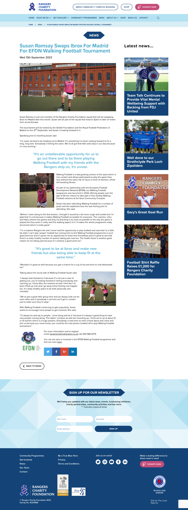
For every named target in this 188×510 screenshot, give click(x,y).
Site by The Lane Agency (159, 501)
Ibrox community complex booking (95, 7)
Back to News (33, 365)
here (59, 341)
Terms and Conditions (68, 463)
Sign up (113, 428)
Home (31, 17)
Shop (126, 7)
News (101, 17)
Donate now (154, 464)
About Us (111, 17)
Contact (143, 17)
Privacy (61, 459)
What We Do (42, 17)
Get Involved (60, 17)
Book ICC (132, 17)
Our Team (24, 467)
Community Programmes (84, 17)
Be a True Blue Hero (68, 455)
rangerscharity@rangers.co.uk (64, 333)
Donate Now (149, 7)
